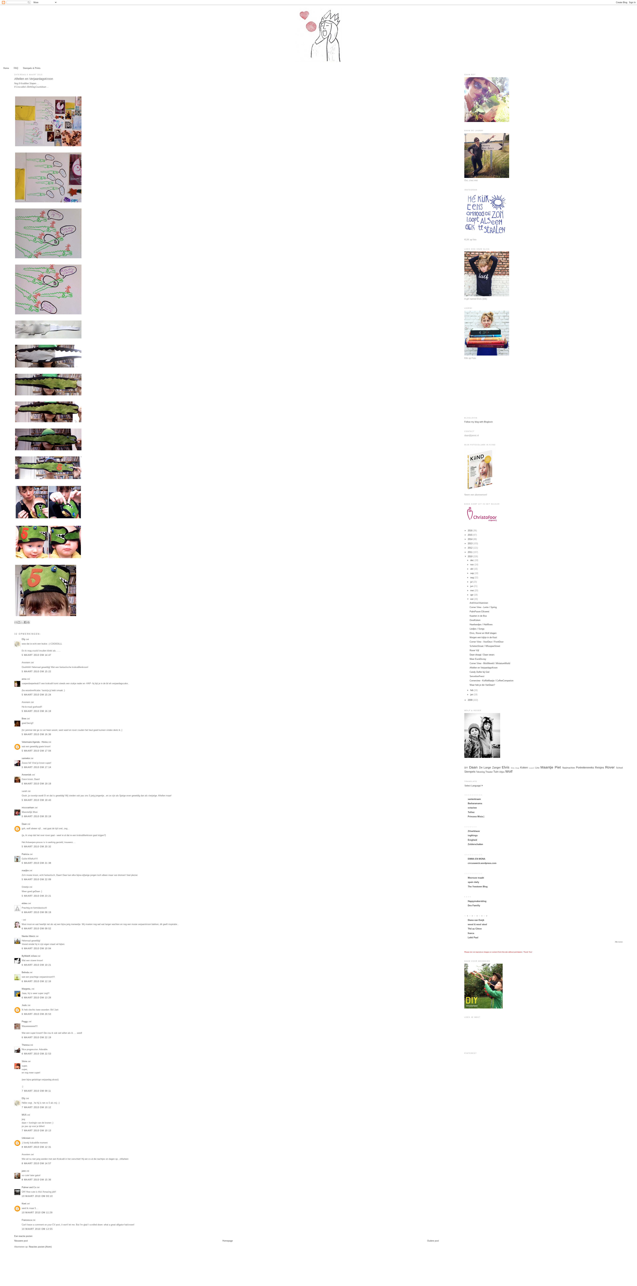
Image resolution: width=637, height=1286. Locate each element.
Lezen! (531, 768)
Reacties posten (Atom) (40, 1247)
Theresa (26, 1045)
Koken (524, 767)
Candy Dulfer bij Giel (479, 672)
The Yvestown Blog (478, 886)
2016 (470, 530)
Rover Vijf (474, 650)
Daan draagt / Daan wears (482, 654)
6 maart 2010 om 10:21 (36, 965)
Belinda (25, 972)
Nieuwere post (21, 1241)
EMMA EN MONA (476, 859)
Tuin (495, 771)
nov (472, 564)
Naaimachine (568, 767)
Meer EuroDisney (478, 659)
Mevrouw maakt (476, 878)
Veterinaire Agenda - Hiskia (35, 742)
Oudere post (433, 1241)
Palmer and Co (29, 1187)
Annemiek (26, 774)
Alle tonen (619, 942)
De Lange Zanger (490, 767)
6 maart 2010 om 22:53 (36, 1053)
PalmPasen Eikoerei (479, 611)
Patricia (25, 854)
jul (471, 582)
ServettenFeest (477, 676)
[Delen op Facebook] (25, 622)
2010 (470, 556)
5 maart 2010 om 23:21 (36, 896)
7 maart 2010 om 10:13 (36, 1130)
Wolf (508, 771)
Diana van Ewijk (476, 920)
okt (472, 569)
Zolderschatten (475, 844)
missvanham (28, 807)
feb (472, 690)
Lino (537, 767)
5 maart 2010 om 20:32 (36, 846)
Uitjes (502, 772)
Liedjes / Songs (477, 629)
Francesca (27, 1220)
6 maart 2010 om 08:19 (36, 912)
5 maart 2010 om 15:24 (36, 694)
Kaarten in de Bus (478, 616)
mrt (472, 599)
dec (472, 560)
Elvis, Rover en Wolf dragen (483, 633)
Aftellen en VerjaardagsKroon (483, 667)
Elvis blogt (515, 768)
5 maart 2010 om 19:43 (36, 800)
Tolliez (471, 812)
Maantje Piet (550, 767)
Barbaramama (475, 803)
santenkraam (474, 799)
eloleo (24, 903)
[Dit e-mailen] (15, 622)
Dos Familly (474, 905)
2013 (470, 543)
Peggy (25, 1021)
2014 (470, 539)
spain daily (473, 882)
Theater (489, 772)
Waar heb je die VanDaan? (482, 685)
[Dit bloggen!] (19, 622)
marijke (25, 870)
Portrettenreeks (585, 767)
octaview (472, 807)
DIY (466, 767)
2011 (470, 552)
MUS (24, 1115)
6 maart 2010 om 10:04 (36, 948)
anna (24, 679)
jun (472, 586)
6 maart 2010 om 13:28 (36, 997)
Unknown (26, 1138)
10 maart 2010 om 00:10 (37, 1196)
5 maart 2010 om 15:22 (36, 671)
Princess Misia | (476, 816)
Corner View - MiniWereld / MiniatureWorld (490, 663)
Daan (24, 824)
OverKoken (475, 620)
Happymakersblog (477, 901)
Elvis (505, 767)
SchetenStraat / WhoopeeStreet (485, 646)
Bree (24, 718)
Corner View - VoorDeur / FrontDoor (486, 642)
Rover (610, 767)
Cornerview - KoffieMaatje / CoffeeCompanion (491, 680)
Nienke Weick (28, 936)
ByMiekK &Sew (29, 956)
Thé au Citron (475, 928)
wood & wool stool (477, 924)
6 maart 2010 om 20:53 (36, 1014)
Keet (24, 1203)
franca (471, 933)
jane (24, 1171)
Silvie (24, 1061)
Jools (24, 1005)
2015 (470, 535)
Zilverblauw (474, 831)
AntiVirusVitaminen (479, 603)
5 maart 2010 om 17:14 (36, 767)
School (619, 767)
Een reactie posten (23, 1236)
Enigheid (472, 840)
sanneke (26, 758)
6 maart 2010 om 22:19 (36, 1037)
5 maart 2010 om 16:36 (36, 734)
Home (6, 68)
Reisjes (599, 767)
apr (472, 595)
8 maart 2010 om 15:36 (36, 1179)
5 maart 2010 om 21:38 (36, 863)
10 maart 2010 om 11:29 (37, 1212)
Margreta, (26, 989)
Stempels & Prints (31, 68)
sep (472, 573)
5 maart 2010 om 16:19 (36, 711)
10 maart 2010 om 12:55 (37, 1229)
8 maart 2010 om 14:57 (36, 1163)
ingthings (473, 835)
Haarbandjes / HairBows (481, 624)
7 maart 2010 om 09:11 (36, 1091)
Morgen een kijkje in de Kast (483, 637)
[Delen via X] (22, 622)
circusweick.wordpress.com (482, 863)
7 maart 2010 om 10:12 (36, 1107)
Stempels (469, 771)
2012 (470, 548)
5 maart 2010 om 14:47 (36, 655)
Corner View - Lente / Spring (483, 607)
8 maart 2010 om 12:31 (36, 1147)
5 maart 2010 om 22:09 (36, 879)
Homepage (227, 1241)
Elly (23, 639)
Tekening (480, 772)
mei (472, 590)
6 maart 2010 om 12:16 (36, 981)
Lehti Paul (473, 937)
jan (472, 694)
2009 (470, 700)
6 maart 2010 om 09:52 (36, 928)
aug (472, 577)
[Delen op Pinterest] (28, 622)
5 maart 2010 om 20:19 (36, 816)
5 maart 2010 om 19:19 (36, 783)
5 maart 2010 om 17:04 (36, 751)
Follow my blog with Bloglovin (478, 422)
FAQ (16, 68)
